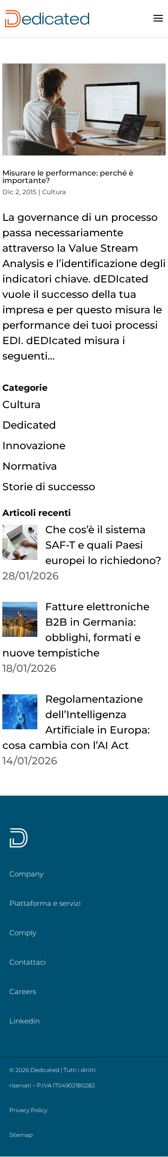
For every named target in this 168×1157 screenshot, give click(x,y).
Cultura (54, 192)
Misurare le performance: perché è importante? (67, 177)
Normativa (29, 466)
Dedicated (29, 425)
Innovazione (33, 445)
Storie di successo (48, 486)
